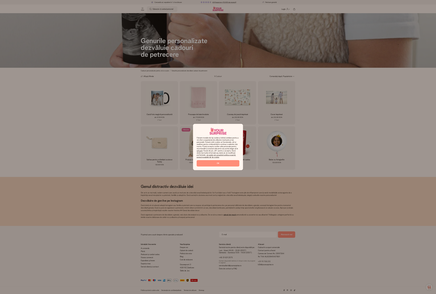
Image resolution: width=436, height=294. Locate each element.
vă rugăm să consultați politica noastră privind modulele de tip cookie (216, 156)
